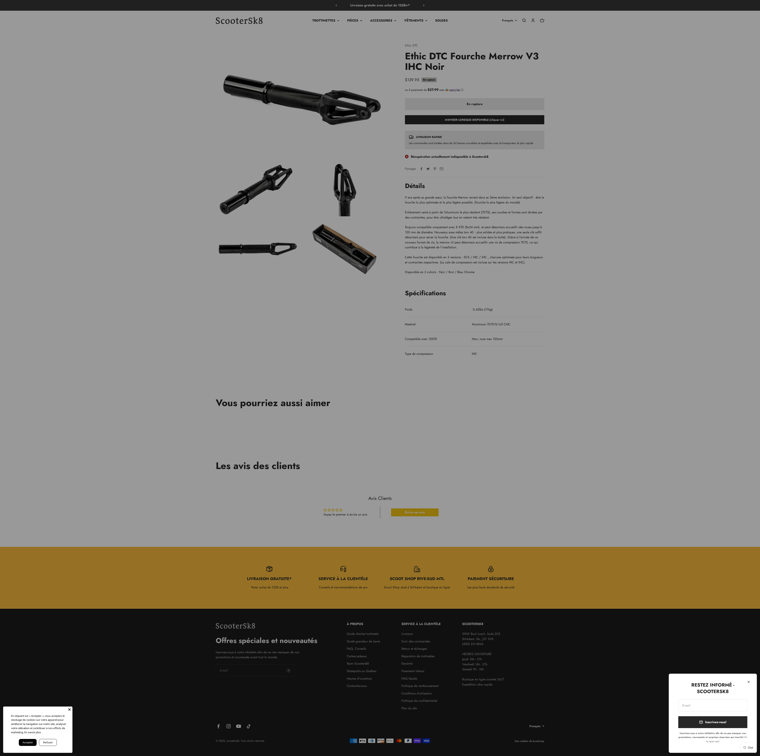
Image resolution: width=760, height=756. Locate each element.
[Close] (69, 709)
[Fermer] (748, 682)
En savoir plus (32, 732)
